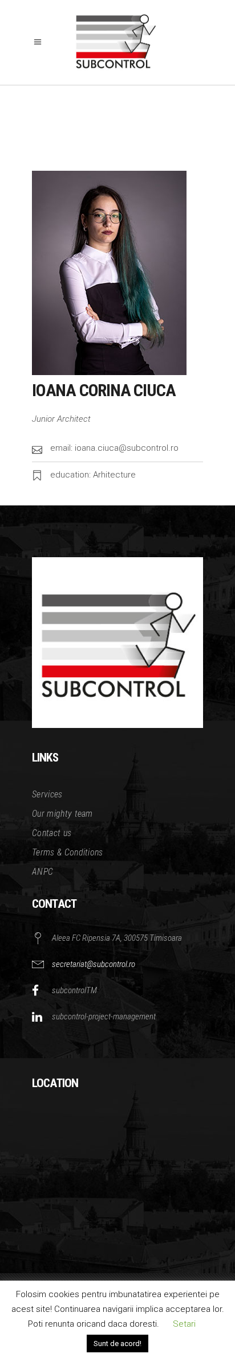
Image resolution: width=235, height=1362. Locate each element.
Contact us (51, 833)
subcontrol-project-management (104, 1016)
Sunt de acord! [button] (117, 1343)
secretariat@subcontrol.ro (93, 964)
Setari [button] (184, 1324)
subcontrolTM (74, 990)
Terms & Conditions (67, 852)
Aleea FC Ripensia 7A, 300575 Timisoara (117, 938)
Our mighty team (62, 813)
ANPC (42, 871)
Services (47, 794)
